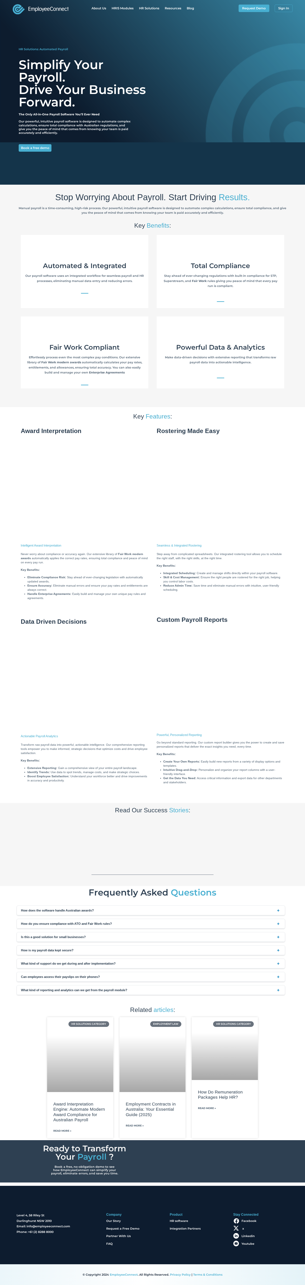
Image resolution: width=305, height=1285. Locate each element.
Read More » (62, 1130)
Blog (190, 8)
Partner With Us (118, 1236)
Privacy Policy (180, 1274)
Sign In (283, 8)
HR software (179, 1221)
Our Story (113, 1221)
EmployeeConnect (124, 1274)
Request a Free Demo (122, 1228)
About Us (99, 8)
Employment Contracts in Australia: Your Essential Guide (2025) (151, 1109)
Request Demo (254, 8)
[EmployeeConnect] (40, 8)
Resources (173, 8)
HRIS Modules (123, 8)
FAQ (109, 1244)
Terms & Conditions (207, 1274)
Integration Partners (185, 1228)
